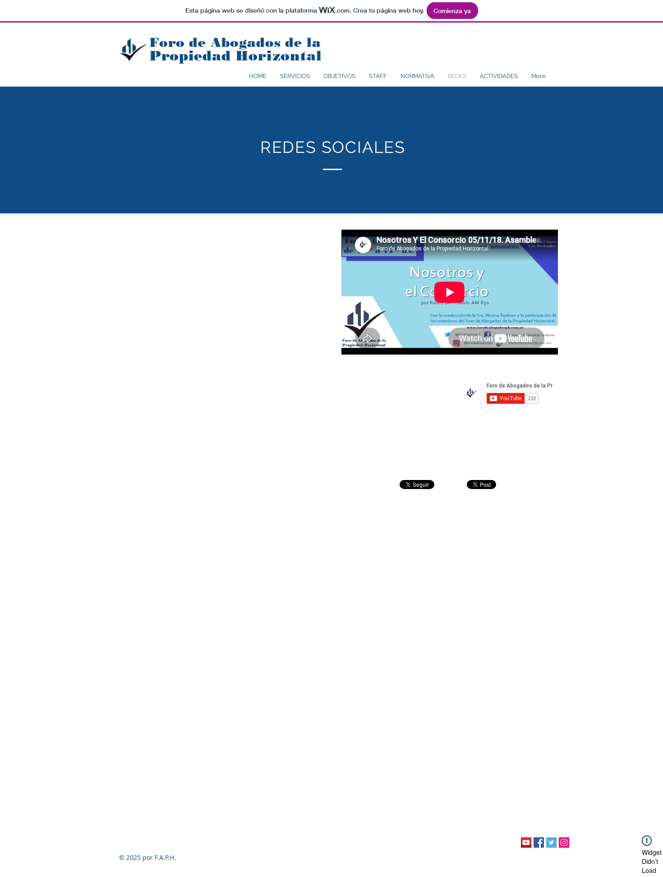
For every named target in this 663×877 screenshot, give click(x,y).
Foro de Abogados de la (237, 42)
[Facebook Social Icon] (539, 842)
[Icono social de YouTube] (526, 842)
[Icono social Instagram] (564, 842)
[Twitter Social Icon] (551, 842)
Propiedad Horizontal (236, 55)
